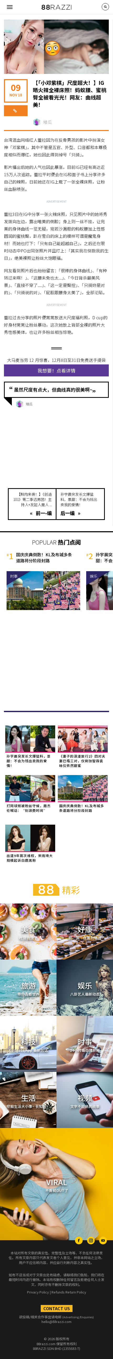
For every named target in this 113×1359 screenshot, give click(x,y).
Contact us (56, 1308)
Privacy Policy (38, 1292)
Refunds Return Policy (69, 1292)
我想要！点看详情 (56, 370)
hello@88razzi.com (56, 1321)
